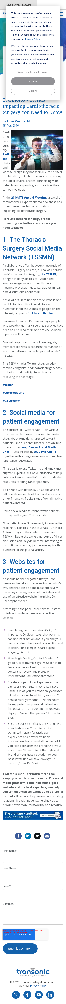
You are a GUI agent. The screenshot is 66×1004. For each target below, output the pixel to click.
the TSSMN (48, 274)
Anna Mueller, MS (19, 121)
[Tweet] (37, 836)
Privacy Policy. (32, 39)
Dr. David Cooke (45, 452)
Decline (33, 90)
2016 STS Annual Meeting (29, 197)
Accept (33, 81)
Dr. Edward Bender (40, 313)
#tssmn (8, 385)
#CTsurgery (11, 401)
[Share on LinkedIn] (28, 836)
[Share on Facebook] (18, 836)
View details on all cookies (33, 71)
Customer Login (18, 5)
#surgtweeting (13, 393)
